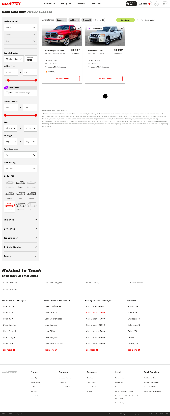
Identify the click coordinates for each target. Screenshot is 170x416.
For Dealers (96, 3)
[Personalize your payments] (79, 53)
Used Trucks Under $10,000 (152, 391)
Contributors (91, 382)
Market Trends (91, 387)
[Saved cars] (156, 3)
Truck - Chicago (93, 282)
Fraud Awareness (121, 387)
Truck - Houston (135, 282)
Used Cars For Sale (150, 378)
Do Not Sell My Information (124, 391)
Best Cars (33, 391)
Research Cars (35, 396)
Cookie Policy (119, 403)
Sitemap (89, 391)
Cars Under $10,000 (150, 387)
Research (81, 3)
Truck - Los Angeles (53, 282)
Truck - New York (11, 282)
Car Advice (33, 387)
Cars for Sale (49, 3)
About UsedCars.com (65, 378)
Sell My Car (66, 3)
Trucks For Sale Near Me (151, 382)
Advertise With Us (64, 387)
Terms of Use (119, 378)
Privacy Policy (119, 382)
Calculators (90, 378)
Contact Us (62, 382)
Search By (33, 378)
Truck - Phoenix (10, 289)
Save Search (125, 20)
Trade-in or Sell (35, 382)
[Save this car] (79, 28)
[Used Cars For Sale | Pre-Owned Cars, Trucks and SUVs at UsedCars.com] (11, 3)
